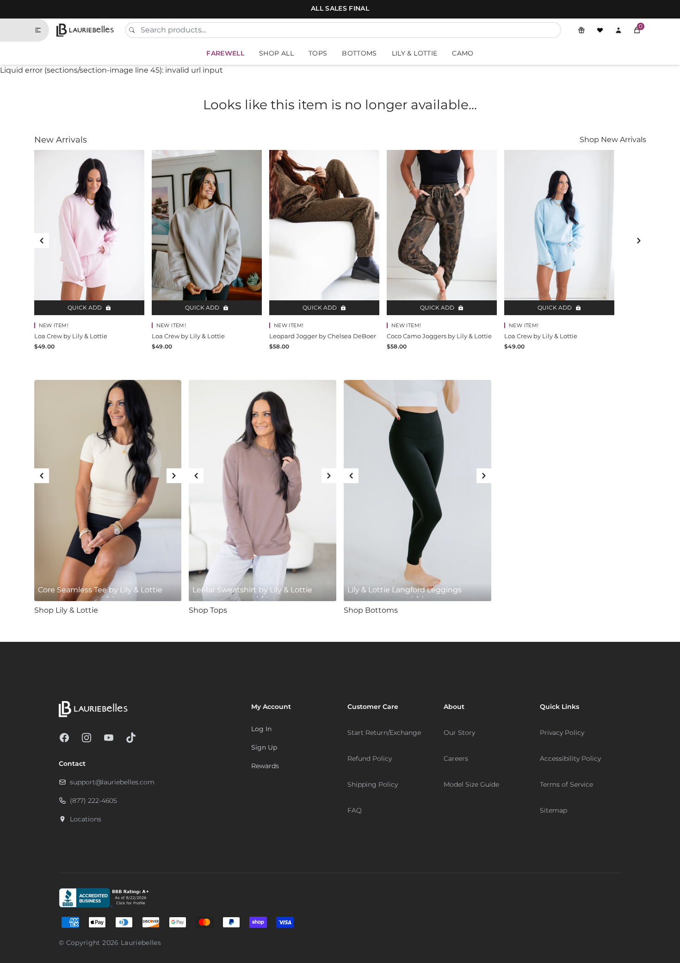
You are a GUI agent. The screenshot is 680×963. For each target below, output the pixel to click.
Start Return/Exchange (384, 732)
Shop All (276, 53)
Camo (462, 53)
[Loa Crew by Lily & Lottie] (89, 232)
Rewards (265, 766)
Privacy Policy (562, 732)
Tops (318, 53)
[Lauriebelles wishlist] (600, 30)
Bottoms (359, 53)
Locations (85, 819)
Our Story (459, 732)
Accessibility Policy (570, 758)
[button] (637, 30)
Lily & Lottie (415, 53)
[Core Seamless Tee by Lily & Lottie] (108, 490)
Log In (261, 729)
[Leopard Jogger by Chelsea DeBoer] (324, 232)
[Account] (618, 30)
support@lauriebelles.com (112, 782)
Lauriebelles (141, 942)
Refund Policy (369, 758)
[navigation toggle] (41, 30)
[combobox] (343, 30)
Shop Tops (208, 610)
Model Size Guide (471, 784)
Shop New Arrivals (613, 139)
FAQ (354, 810)
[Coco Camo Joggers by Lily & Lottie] (442, 232)
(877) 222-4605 (93, 800)
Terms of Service (566, 784)
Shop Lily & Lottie (66, 610)
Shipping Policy (372, 784)
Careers (456, 758)
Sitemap (553, 810)
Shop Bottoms (371, 610)
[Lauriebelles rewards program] (581, 30)
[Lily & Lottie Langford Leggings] (417, 490)
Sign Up (264, 747)
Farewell (225, 53)
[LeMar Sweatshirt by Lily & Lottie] (262, 490)
